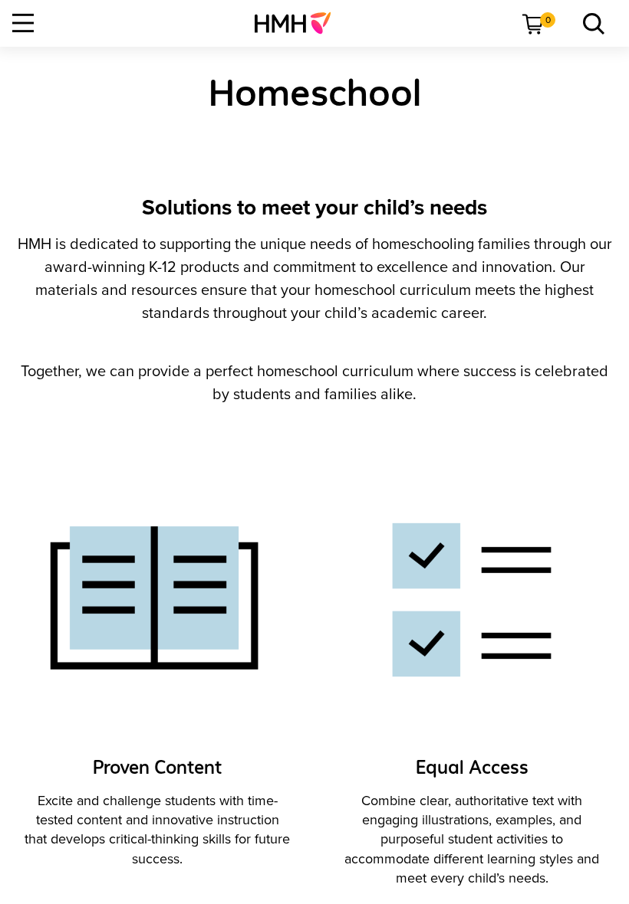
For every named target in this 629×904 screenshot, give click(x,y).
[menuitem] (299, 23)
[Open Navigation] (23, 23)
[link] (299, 23)
